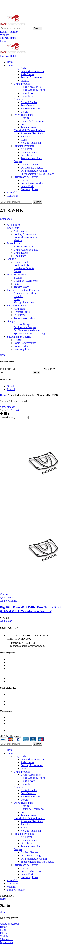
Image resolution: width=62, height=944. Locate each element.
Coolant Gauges (29, 164)
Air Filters (26, 148)
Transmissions (28, 127)
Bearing (25, 117)
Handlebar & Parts (31, 108)
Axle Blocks (27, 74)
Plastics (25, 80)
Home (3, 395)
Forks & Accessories (32, 183)
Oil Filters (26, 155)
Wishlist (11, 720)
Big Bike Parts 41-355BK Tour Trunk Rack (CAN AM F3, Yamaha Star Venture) (31, 609)
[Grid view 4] (9, 414)
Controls (18, 99)
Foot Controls (28, 105)
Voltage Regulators (31, 142)
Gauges (18, 161)
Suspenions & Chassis (26, 176)
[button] (6, 620)
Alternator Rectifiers (32, 133)
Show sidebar (7, 406)
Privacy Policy (15, 723)
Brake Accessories (31, 86)
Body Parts (20, 68)
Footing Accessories (32, 77)
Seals (23, 124)
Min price (5, 368)
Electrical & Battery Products (29, 130)
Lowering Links (29, 189)
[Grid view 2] (2, 414)
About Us (12, 700)
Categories (6, 218)
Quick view (6, 597)
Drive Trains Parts (23, 114)
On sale (11, 386)
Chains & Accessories (32, 120)
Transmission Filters (31, 158)
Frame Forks (27, 186)
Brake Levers (28, 93)
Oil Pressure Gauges (32, 167)
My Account (13, 717)
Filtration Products (24, 145)
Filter (36, 372)
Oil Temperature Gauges (34, 170)
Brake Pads (27, 96)
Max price (49, 368)
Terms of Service (16, 730)
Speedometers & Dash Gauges (37, 173)
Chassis (25, 180)
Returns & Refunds (17, 726)
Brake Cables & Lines (33, 89)
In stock (11, 389)
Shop (10, 697)
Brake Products (22, 83)
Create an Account (10, 923)
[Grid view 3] (6, 414)
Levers (24, 111)
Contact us (12, 704)
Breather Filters (29, 152)
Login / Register (15, 889)
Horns (24, 139)
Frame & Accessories (32, 71)
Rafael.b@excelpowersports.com (30, 10)
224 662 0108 (17, 4)
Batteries (25, 136)
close (3, 354)
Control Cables (29, 102)
